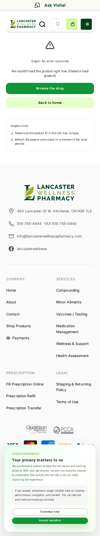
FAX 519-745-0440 (60, 223)
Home (11, 290)
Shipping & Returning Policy (73, 387)
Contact (13, 314)
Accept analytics (50, 520)
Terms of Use (67, 402)
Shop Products (18, 326)
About (11, 302)
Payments (20, 338)
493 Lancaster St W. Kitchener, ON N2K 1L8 (54, 211)
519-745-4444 (29, 223)
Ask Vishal (55, 5)
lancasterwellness (32, 248)
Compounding (67, 290)
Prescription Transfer (23, 408)
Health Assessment (72, 355)
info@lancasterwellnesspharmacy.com (49, 236)
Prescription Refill (20, 396)
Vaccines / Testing (71, 314)
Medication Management (67, 329)
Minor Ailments (69, 302)
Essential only (50, 511)
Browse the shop (50, 88)
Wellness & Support (72, 343)
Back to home (50, 103)
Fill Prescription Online (25, 384)
